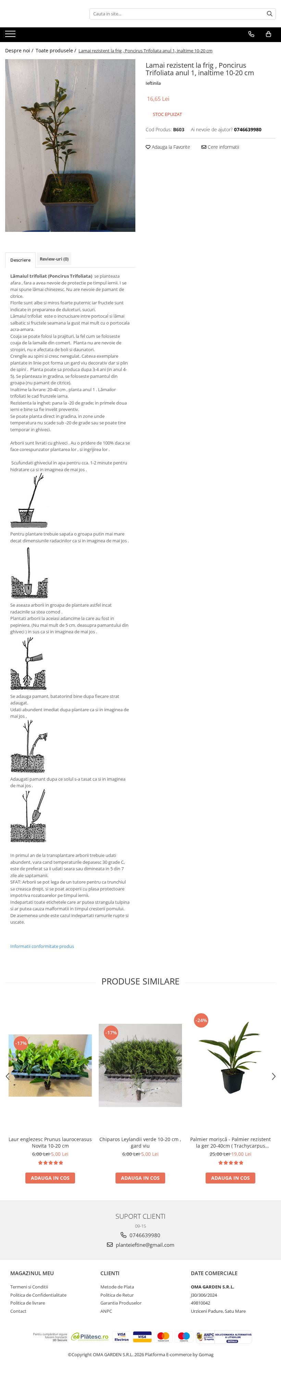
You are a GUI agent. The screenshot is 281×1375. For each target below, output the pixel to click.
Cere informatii (222, 147)
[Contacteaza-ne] (251, 34)
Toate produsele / (56, 50)
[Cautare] (270, 13)
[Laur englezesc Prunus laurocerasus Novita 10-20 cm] (50, 1065)
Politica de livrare (27, 1303)
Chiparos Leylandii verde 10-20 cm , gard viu (140, 1142)
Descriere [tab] (20, 260)
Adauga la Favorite (170, 147)
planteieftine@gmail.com (144, 1244)
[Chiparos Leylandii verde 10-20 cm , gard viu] (140, 1065)
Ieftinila (153, 83)
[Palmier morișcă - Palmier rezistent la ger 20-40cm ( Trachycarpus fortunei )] (230, 1065)
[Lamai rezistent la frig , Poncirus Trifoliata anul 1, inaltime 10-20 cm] (70, 145)
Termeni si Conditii (29, 1287)
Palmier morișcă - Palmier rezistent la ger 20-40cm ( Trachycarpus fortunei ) (230, 1142)
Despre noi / (20, 50)
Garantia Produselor (121, 1303)
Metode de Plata (117, 1287)
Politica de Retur (117, 1295)
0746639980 (144, 1235)
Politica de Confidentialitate (38, 1295)
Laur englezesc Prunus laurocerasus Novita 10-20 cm (50, 1142)
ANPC (106, 1311)
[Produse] (11, 36)
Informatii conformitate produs (42, 946)
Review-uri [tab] (54, 259)
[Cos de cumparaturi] (268, 34)
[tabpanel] (70, 145)
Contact (18, 1311)
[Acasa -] (39, 13)
